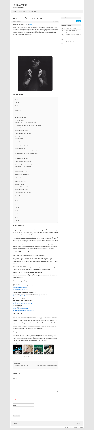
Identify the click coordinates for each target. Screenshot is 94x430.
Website (14, 405)
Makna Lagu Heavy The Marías (21, 365)
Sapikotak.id (20, 4)
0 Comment (55, 21)
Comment (15, 378)
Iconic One (67, 427)
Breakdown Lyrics (30, 356)
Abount (14, 11)
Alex (15, 21)
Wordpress (80, 427)
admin (30, 24)
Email (14, 399)
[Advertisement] (35, 46)
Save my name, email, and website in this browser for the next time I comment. (29, 413)
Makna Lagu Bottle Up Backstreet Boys (68, 28)
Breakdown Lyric (22, 11)
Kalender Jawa (32, 11)
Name (14, 394)
